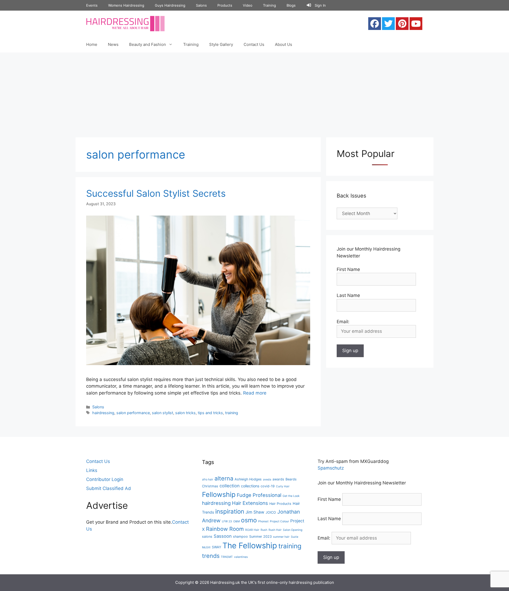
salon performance (133, 412)
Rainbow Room (225, 529)
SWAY (216, 547)
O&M (236, 521)
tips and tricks (210, 412)
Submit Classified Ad (108, 488)
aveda (267, 479)
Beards (291, 479)
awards (278, 479)
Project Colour (279, 521)
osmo (249, 520)
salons (207, 537)
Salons (201, 5)
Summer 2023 (260, 537)
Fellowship (218, 494)
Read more (254, 393)
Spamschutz (331, 468)
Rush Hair (275, 530)
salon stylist (162, 412)
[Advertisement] (254, 92)
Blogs (291, 5)
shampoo (240, 537)
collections (250, 486)
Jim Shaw (254, 512)
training (231, 412)
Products (224, 5)
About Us (283, 44)
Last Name (348, 295)
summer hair (281, 537)
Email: (325, 538)
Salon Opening (292, 530)
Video (247, 5)
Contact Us (254, 44)
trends (211, 555)
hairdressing (103, 412)
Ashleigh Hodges (248, 479)
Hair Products (280, 504)
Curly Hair (282, 486)
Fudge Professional (259, 495)
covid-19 (268, 486)
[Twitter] (388, 23)
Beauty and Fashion (147, 44)
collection (230, 485)
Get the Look (291, 496)
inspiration (229, 511)
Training (269, 5)
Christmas (210, 486)
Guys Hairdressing (170, 5)
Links (91, 470)
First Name (348, 269)
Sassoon (223, 536)
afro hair (207, 479)
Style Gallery (221, 44)
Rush (264, 530)
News (113, 44)
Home (91, 44)
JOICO (271, 512)
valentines (241, 557)
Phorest (263, 521)
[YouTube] (416, 23)
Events (92, 5)
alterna (223, 478)
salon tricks (185, 412)
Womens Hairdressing (126, 5)
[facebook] (374, 23)
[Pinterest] (402, 23)
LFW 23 (227, 521)
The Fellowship (249, 545)
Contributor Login (104, 479)
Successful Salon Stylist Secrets (156, 193)
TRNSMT (227, 557)
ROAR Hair (252, 530)
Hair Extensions (250, 503)
